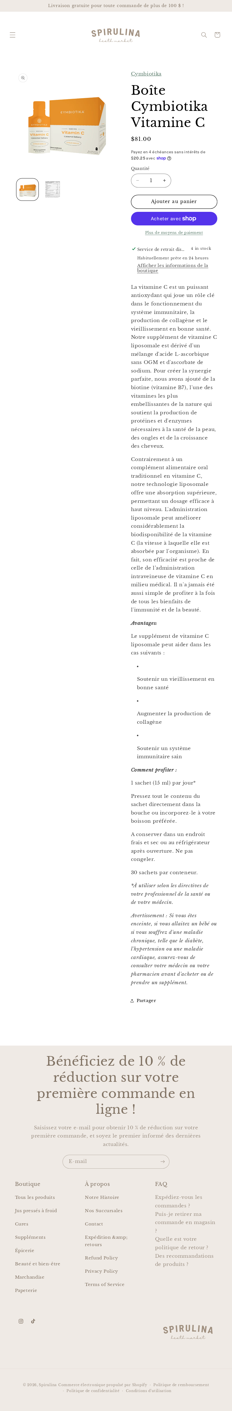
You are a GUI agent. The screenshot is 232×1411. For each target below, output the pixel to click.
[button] (12, 34)
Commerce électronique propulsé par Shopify (102, 1385)
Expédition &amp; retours (106, 1241)
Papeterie (26, 1290)
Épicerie (25, 1250)
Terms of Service (104, 1284)
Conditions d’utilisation (149, 1391)
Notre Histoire (102, 1197)
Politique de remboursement (181, 1385)
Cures (22, 1224)
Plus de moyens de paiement (174, 233)
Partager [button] (146, 1000)
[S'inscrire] (162, 1162)
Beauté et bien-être (38, 1263)
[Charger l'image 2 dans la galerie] (53, 189)
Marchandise (30, 1277)
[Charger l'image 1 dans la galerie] (27, 189)
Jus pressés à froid (36, 1210)
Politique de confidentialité (93, 1391)
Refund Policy (101, 1258)
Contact (94, 1224)
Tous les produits (35, 1197)
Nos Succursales (104, 1210)
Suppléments (30, 1237)
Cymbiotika (146, 74)
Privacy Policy (101, 1271)
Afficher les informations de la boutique (173, 268)
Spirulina (48, 1385)
